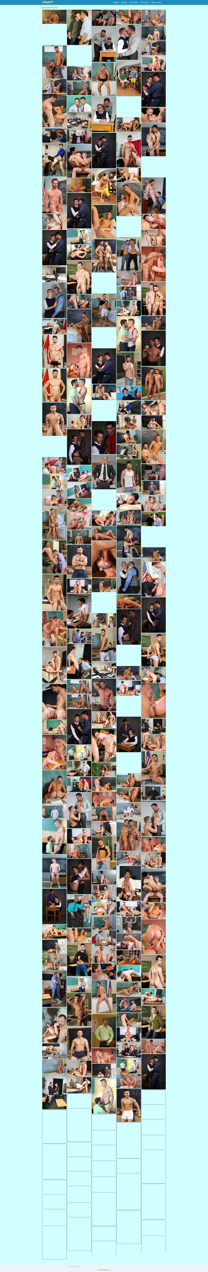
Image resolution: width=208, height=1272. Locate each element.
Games (116, 2)
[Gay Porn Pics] (47, 2)
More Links (156, 2)
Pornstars (144, 2)
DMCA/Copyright (72, 1266)
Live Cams (133, 2)
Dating (124, 2)
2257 (79, 1266)
